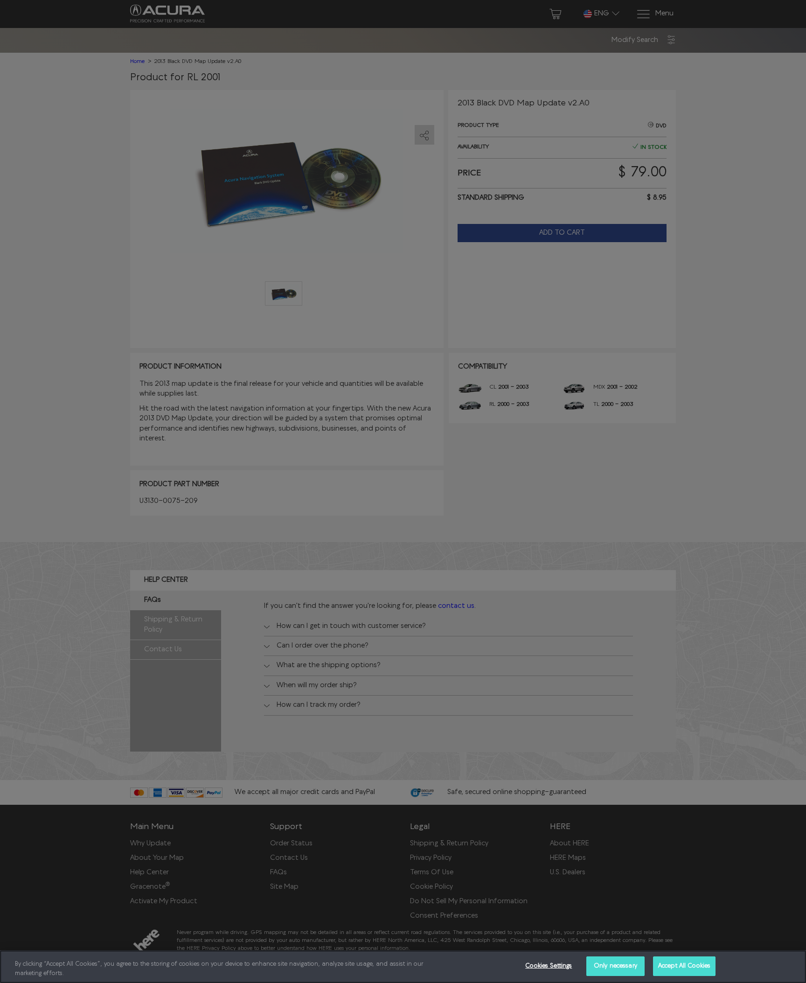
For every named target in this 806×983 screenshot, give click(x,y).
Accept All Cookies (684, 966)
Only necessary (615, 966)
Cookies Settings (548, 966)
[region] (403, 966)
